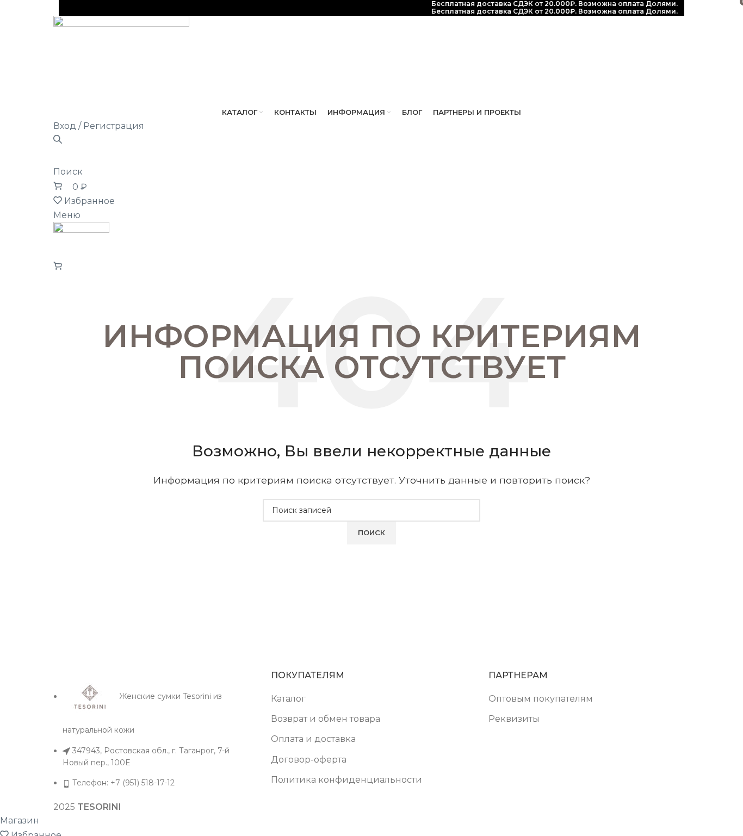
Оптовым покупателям (540, 698)
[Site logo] (121, 59)
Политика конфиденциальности (346, 780)
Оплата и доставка (313, 739)
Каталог (288, 698)
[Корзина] (57, 266)
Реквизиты (514, 719)
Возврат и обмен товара (325, 719)
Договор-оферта (308, 759)
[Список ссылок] (154, 729)
